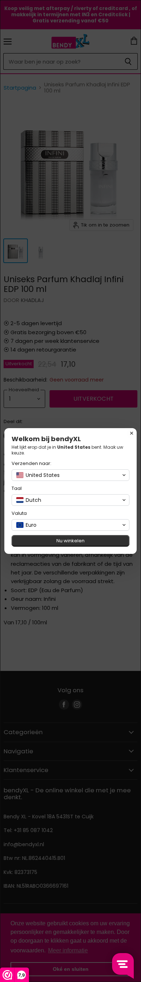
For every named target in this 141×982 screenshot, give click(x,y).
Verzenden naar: (31, 463)
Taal (17, 488)
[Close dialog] (131, 433)
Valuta (19, 513)
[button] (70, 475)
